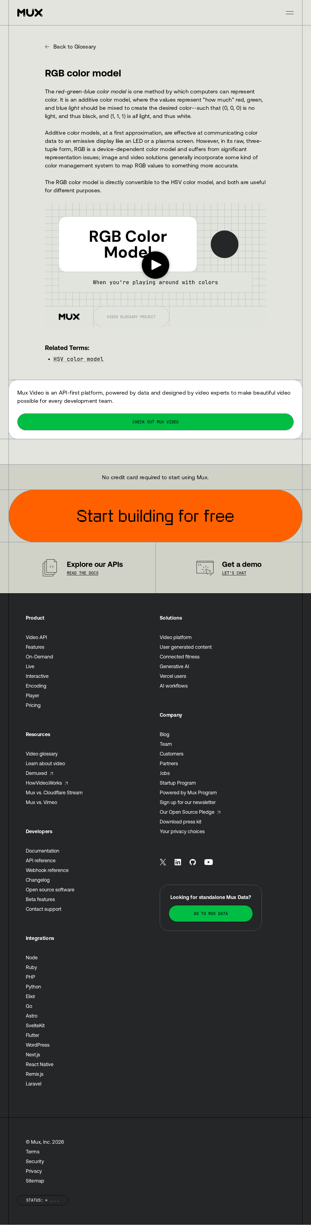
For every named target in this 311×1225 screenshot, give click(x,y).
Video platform (176, 637)
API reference (41, 860)
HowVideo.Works (44, 783)
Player (32, 695)
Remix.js (34, 1074)
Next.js (33, 1054)
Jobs (165, 773)
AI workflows (174, 685)
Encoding (36, 685)
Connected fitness (180, 656)
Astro (31, 1015)
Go (29, 1006)
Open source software (50, 889)
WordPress (38, 1045)
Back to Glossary (74, 46)
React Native (39, 1064)
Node (32, 957)
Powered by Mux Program (188, 792)
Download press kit (180, 821)
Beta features (40, 899)
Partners (169, 763)
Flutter (32, 1035)
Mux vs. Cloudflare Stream (54, 792)
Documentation (42, 850)
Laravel (33, 1083)
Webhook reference (47, 870)
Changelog (38, 880)
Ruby (31, 967)
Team (166, 744)
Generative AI (174, 666)
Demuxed (36, 773)
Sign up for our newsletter (188, 802)
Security (35, 1161)
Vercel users (173, 676)
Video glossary (42, 753)
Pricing (33, 705)
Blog (164, 734)
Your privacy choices (182, 831)
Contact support (43, 909)
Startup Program (178, 783)
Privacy (34, 1171)
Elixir (30, 996)
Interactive (37, 676)
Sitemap (35, 1180)
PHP (30, 977)
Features (35, 647)
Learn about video (45, 763)
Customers (171, 753)
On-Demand (39, 656)
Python (33, 986)
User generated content (186, 647)
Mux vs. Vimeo (41, 802)
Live (30, 666)
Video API (36, 637)
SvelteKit (35, 1025)
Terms (33, 1151)
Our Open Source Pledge (187, 812)
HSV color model (78, 358)
